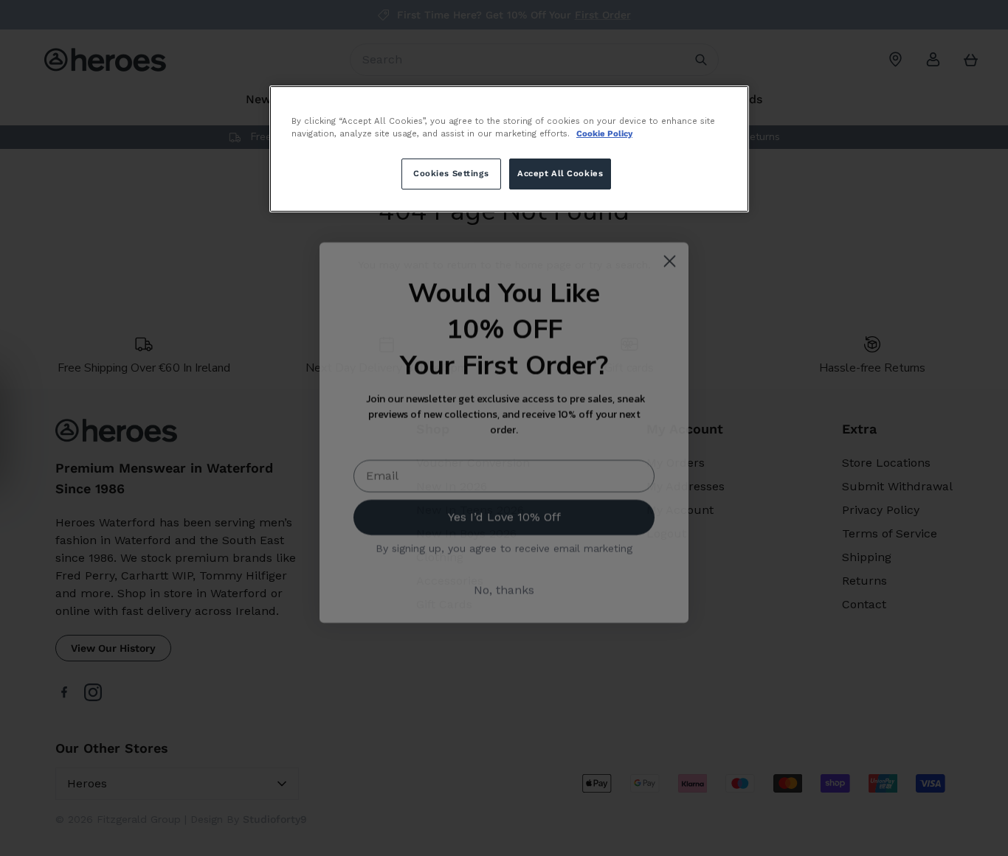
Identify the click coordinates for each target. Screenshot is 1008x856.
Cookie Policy (604, 133)
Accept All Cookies (560, 173)
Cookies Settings (451, 173)
